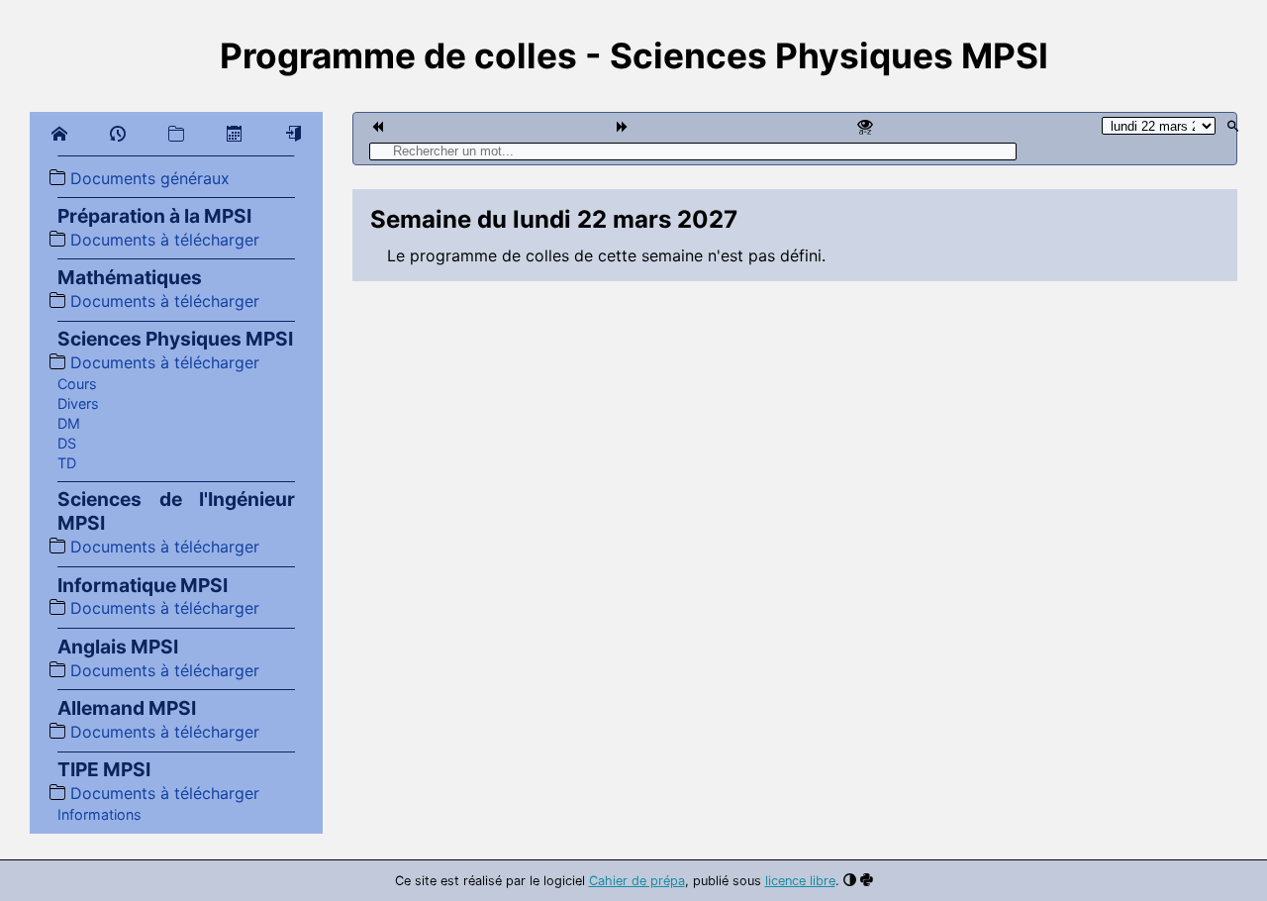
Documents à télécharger (162, 240)
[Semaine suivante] (622, 127)
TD (66, 462)
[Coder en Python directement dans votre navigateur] (866, 879)
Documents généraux (147, 178)
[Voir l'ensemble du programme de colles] (865, 127)
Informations (99, 814)
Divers (78, 403)
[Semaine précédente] (377, 127)
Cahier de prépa (637, 880)
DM (68, 423)
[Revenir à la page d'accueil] (59, 134)
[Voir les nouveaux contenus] (118, 137)
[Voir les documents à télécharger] (176, 134)
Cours (77, 383)
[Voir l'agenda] (234, 134)
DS (66, 443)
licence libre (800, 880)
